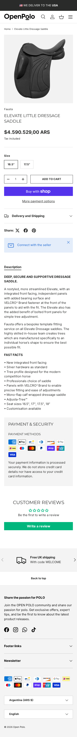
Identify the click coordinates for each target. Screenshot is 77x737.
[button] (61, 16)
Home (7, 29)
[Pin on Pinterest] (34, 230)
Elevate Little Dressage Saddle (31, 29)
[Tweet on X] (17, 230)
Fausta (8, 109)
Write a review (38, 526)
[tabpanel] (38, 343)
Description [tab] (12, 267)
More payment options (38, 201)
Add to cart (51, 179)
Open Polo (19, 727)
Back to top (38, 578)
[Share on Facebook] (26, 230)
